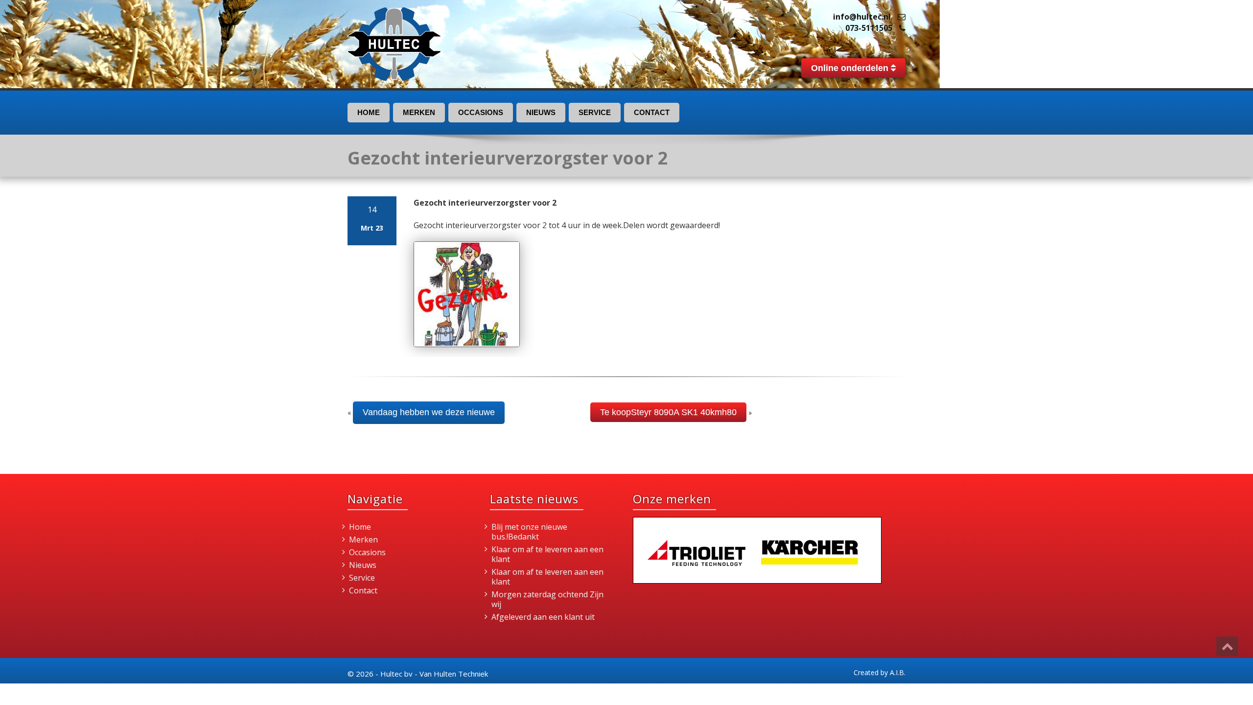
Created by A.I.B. (879, 672)
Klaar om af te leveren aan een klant (547, 554)
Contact (652, 112)
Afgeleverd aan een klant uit (543, 616)
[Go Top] (1227, 646)
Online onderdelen (851, 68)
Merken (419, 112)
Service (595, 112)
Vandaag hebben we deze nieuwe (429, 412)
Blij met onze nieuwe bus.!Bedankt (529, 531)
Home (368, 112)
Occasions (480, 112)
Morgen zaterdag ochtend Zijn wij (547, 599)
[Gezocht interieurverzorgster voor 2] (467, 294)
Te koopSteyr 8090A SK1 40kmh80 (668, 412)
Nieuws (541, 112)
